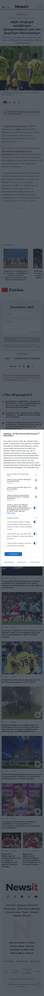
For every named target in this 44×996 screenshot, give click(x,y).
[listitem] (22, 474)
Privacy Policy (35, 562)
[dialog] (22, 498)
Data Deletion (9, 562)
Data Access (22, 562)
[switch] (35, 480)
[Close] (39, 434)
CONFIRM (13, 554)
